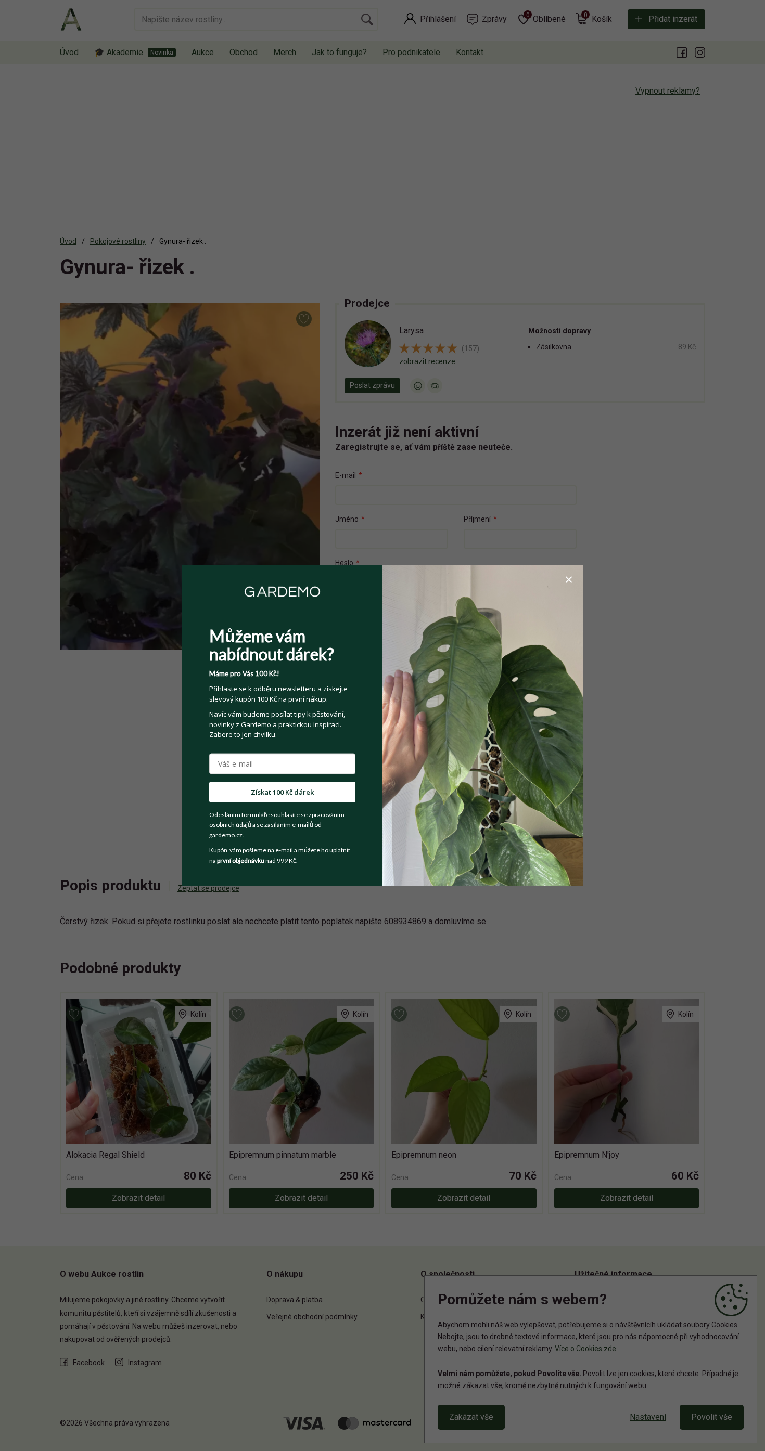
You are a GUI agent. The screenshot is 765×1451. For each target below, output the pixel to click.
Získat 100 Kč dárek (282, 791)
